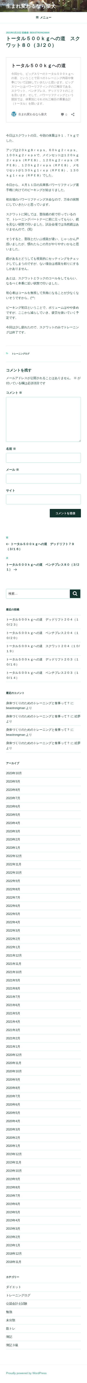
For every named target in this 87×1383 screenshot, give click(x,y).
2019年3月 (13, 1228)
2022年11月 (13, 864)
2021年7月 (13, 996)
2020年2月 (13, 1137)
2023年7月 (13, 798)
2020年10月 (14, 1071)
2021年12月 (14, 955)
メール (12, 469)
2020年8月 (13, 1088)
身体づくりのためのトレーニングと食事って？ (38, 703)
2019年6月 (13, 1204)
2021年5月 (13, 1013)
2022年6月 (13, 905)
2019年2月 (13, 1237)
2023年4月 (13, 823)
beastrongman (39, 32)
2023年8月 (13, 789)
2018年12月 (14, 1253)
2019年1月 (13, 1245)
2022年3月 (13, 930)
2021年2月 (13, 1038)
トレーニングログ (21, 353)
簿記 (9, 1336)
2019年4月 (13, 1220)
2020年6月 (13, 1104)
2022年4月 (13, 922)
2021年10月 (14, 972)
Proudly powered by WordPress (26, 1373)
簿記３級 (12, 1345)
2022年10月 (14, 872)
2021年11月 (13, 963)
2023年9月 (13, 781)
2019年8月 (13, 1187)
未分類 (10, 1320)
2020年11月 (13, 1063)
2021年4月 (13, 1021)
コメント (14, 392)
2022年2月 (13, 938)
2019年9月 (13, 1179)
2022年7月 (13, 897)
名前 (11, 448)
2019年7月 (13, 1195)
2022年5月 (13, 914)
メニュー (45, 17)
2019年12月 (14, 1154)
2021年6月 (13, 1005)
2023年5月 (13, 814)
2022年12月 (14, 856)
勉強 (9, 1312)
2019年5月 (13, 1212)
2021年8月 (13, 988)
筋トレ (10, 1328)
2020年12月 (14, 1055)
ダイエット (13, 1287)
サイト (10, 490)
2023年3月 (13, 831)
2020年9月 (13, 1079)
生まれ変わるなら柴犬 (31, 6)
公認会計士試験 (16, 1303)
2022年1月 (13, 947)
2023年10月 (14, 773)
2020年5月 (13, 1112)
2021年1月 (13, 1046)
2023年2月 (13, 839)
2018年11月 (13, 1262)
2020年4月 (13, 1121)
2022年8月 (13, 889)
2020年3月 (13, 1129)
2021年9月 (13, 980)
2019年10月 (14, 1170)
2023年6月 (13, 806)
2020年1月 (13, 1145)
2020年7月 (13, 1096)
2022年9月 (13, 881)
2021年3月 (13, 1030)
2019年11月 (13, 1162)
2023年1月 (13, 847)
